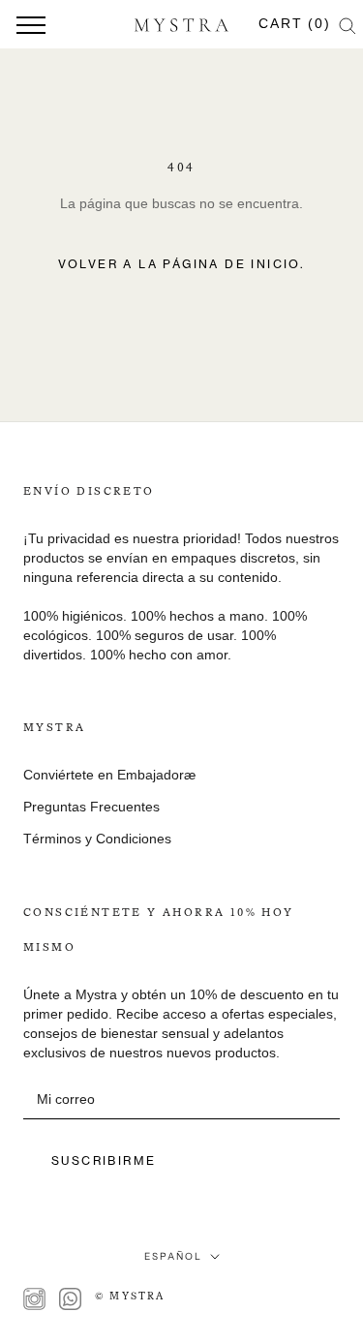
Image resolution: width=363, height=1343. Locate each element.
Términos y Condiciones (97, 838)
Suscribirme (103, 1160)
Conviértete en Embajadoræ (109, 774)
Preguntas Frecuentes (91, 806)
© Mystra (130, 1297)
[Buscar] (347, 24)
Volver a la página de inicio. (182, 264)
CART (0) (294, 23)
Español (173, 1256)
